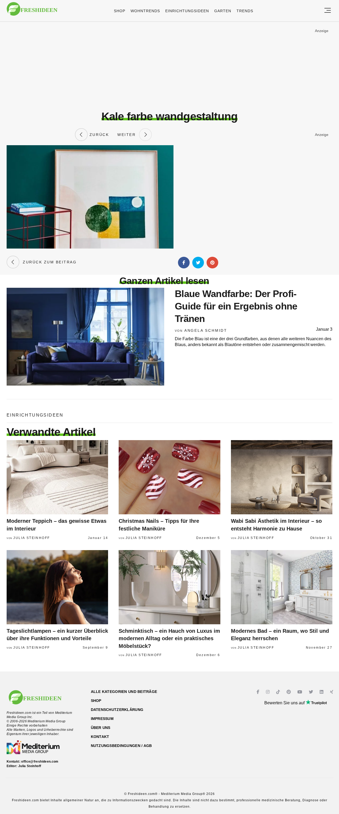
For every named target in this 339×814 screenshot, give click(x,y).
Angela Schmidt (205, 330)
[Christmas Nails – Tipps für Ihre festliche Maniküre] (169, 477)
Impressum (102, 718)
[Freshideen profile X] (311, 692)
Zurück (98, 134)
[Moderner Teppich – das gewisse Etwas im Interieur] (57, 477)
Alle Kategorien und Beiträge (124, 691)
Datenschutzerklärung (117, 709)
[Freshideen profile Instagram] (268, 692)
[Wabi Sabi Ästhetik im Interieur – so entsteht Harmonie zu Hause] (281, 477)
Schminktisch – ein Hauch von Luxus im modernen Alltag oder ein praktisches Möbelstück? (169, 638)
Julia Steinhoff (31, 538)
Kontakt (100, 737)
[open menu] (327, 10)
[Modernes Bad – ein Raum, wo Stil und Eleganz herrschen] (281, 587)
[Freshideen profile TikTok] (278, 692)
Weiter (128, 134)
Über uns (100, 727)
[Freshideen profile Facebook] (259, 692)
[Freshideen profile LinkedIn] (322, 692)
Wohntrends (145, 11)
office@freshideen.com (40, 761)
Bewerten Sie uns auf (285, 703)
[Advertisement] (169, 66)
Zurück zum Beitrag (48, 262)
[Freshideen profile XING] (332, 692)
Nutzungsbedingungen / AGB (121, 746)
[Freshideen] (32, 11)
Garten (222, 11)
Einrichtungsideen (187, 11)
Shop (119, 11)
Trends (245, 11)
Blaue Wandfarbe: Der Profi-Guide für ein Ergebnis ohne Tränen (236, 306)
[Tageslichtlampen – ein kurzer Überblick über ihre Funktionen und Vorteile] (57, 587)
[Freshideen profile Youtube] (300, 692)
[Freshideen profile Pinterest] (289, 692)
